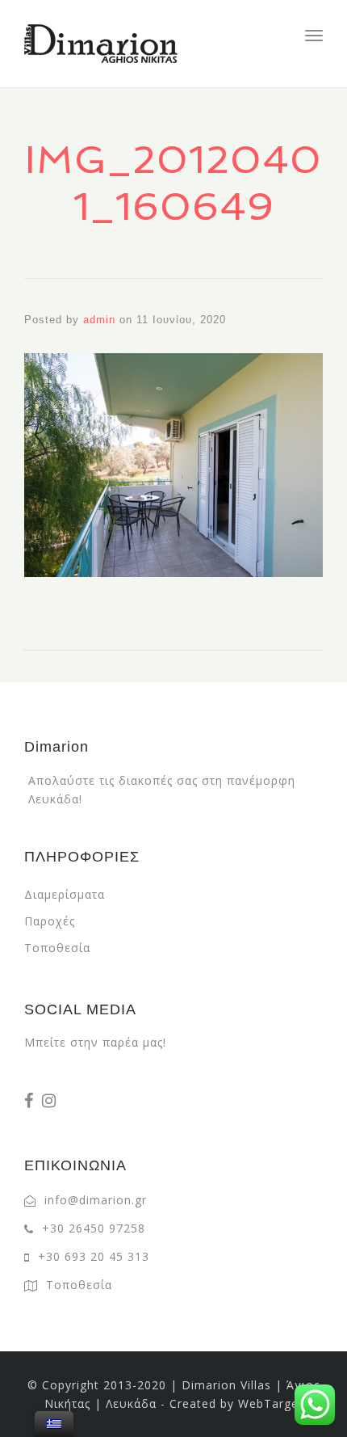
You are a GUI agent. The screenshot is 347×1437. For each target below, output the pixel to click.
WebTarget (270, 1403)
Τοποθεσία (57, 947)
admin (99, 320)
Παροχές (49, 921)
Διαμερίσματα (64, 894)
